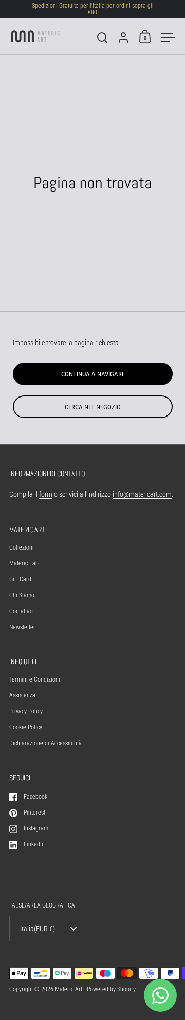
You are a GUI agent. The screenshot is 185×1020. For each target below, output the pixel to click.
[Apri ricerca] (102, 37)
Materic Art (69, 989)
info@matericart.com (142, 494)
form (45, 494)
